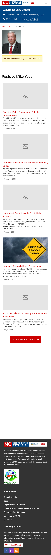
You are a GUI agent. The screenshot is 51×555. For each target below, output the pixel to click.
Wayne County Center (16, 10)
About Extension (11, 497)
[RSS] (16, 550)
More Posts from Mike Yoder (25, 339)
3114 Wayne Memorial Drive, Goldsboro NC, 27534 (25, 15)
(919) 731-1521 (12, 19)
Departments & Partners (14, 505)
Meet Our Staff (7, 26)
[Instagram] (11, 550)
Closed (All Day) (32, 19)
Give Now (8, 520)
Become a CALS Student (14, 512)
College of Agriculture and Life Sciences (21, 508)
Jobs (6, 501)
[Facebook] (6, 550)
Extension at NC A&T (13, 516)
